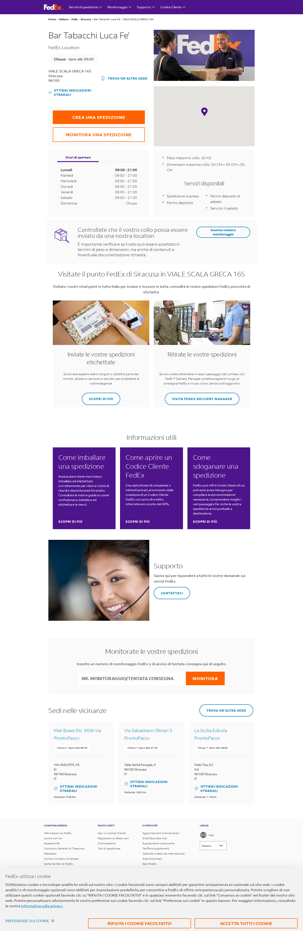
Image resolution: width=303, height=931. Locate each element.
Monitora (205, 678)
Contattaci (168, 591)
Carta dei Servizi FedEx (58, 863)
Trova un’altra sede (128, 78)
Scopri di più (70, 521)
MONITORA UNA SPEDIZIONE (92, 132)
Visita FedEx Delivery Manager (198, 397)
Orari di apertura (78, 157)
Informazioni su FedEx (57, 833)
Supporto (144, 7)
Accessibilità (52, 843)
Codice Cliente (170, 7)
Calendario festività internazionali (163, 853)
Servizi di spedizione (83, 7)
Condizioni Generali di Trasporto (64, 848)
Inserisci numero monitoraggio (223, 232)
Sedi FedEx (149, 863)
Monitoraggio (117, 7)
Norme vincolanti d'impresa (61, 858)
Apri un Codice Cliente (112, 833)
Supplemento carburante (158, 843)
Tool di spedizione (109, 848)
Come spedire (107, 843)
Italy (211, 835)
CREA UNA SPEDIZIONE (89, 115)
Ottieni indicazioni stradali (69, 92)
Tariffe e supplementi (155, 848)
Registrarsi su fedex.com (113, 838)
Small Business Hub (154, 838)
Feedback (50, 853)
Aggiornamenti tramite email (160, 833)
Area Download (152, 858)
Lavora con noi (53, 838)
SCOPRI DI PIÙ (97, 397)
